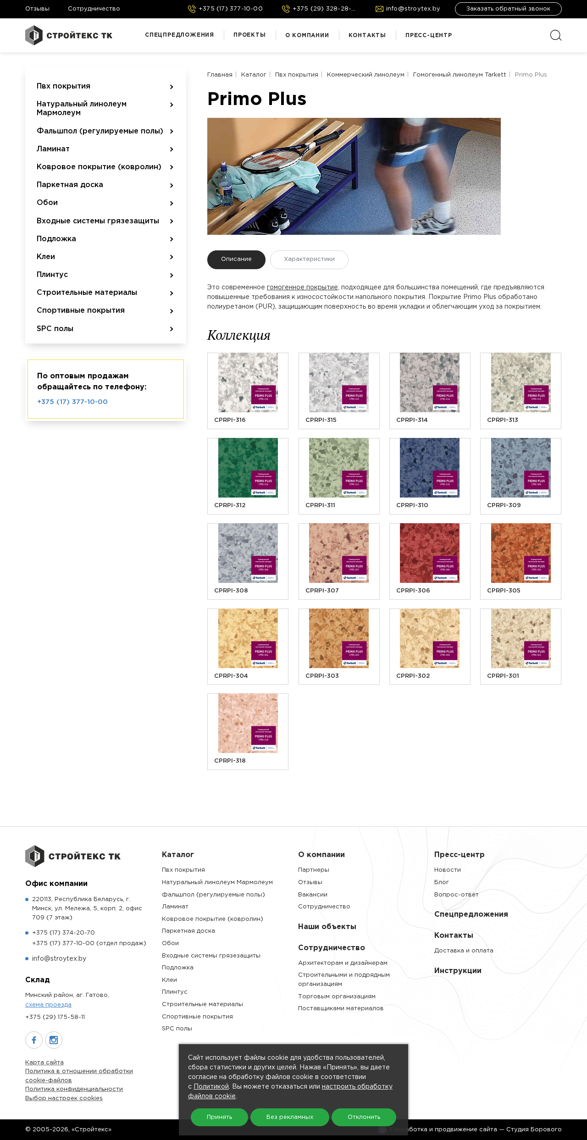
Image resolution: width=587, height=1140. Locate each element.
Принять (219, 1117)
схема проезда (48, 1004)
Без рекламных (289, 1117)
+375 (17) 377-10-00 (72, 402)
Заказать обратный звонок (508, 8)
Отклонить (364, 1117)
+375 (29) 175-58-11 (55, 1017)
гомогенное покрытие (302, 287)
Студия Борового (534, 1129)
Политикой (211, 1087)
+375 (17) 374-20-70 (63, 932)
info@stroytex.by (59, 959)
